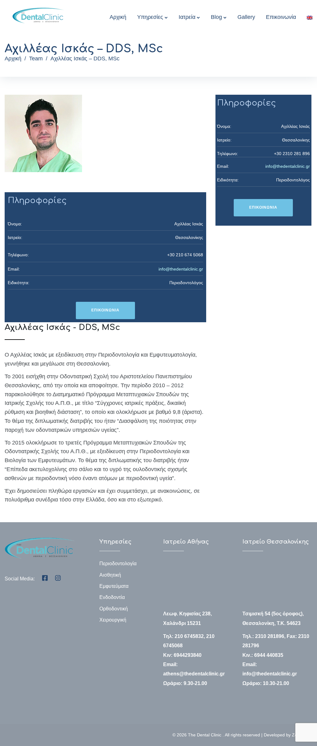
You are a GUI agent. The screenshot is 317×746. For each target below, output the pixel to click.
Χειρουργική (112, 619)
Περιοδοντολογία (118, 563)
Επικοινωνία (281, 17)
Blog (216, 17)
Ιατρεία (187, 17)
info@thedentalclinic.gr (180, 269)
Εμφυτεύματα (113, 586)
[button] (105, 310)
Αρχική (118, 17)
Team (36, 58)
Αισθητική (110, 575)
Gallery (246, 17)
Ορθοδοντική (113, 608)
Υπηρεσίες (150, 17)
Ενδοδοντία (112, 597)
